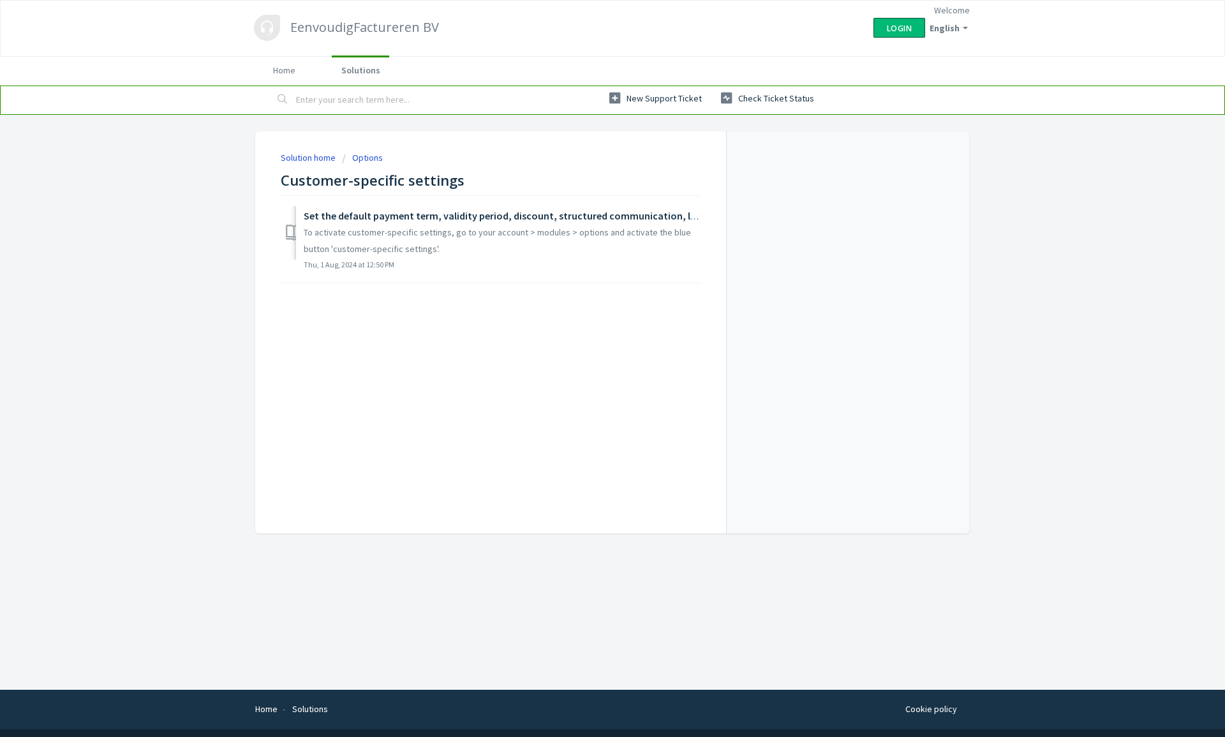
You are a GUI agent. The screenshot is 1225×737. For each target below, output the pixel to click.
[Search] (283, 100)
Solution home (309, 157)
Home (284, 70)
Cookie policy (931, 709)
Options (367, 157)
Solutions (360, 70)
